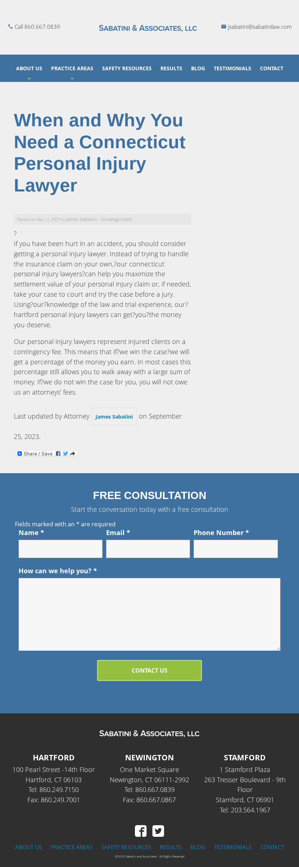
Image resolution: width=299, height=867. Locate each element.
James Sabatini (81, 219)
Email (118, 532)
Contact (271, 68)
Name (31, 532)
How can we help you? (58, 570)
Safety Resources (127, 68)
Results (171, 68)
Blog (198, 68)
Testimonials (232, 68)
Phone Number (221, 532)
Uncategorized (116, 219)
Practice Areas (72, 68)
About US (29, 68)
